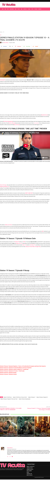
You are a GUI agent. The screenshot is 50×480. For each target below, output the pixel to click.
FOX (8, 9)
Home (1, 32)
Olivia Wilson (6, 42)
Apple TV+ (26, 433)
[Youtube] (12, 456)
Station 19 (17, 241)
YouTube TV (32, 244)
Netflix (25, 9)
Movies (39, 9)
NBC (21, 9)
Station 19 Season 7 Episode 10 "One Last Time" (9, 398)
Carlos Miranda (12, 123)
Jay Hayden (36, 123)
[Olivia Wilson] (1, 42)
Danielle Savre (44, 114)
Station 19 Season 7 (31, 397)
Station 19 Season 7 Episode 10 (42, 397)
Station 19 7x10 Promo (8, 397)
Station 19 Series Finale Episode (24, 398)
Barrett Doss (17, 124)
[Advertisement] (33, 5)
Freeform (12, 9)
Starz (29, 9)
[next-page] (3, 439)
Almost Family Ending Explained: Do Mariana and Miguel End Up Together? (8, 435)
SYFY (32, 9)
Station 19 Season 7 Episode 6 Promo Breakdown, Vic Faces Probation (16, 367)
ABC (2, 9)
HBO (15, 9)
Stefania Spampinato (8, 121)
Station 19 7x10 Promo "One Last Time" (20, 397)
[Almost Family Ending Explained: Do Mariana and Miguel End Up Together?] (8, 426)
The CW (35, 9)
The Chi (42, 432)
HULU (19, 9)
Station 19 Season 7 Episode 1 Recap (8, 372)
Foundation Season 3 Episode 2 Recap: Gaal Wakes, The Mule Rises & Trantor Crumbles (26, 435)
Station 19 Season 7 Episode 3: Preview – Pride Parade (12, 370)
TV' (3, 32)
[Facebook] (7, 456)
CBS (5, 9)
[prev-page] (1, 439)
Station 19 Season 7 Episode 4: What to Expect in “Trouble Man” (14, 369)
